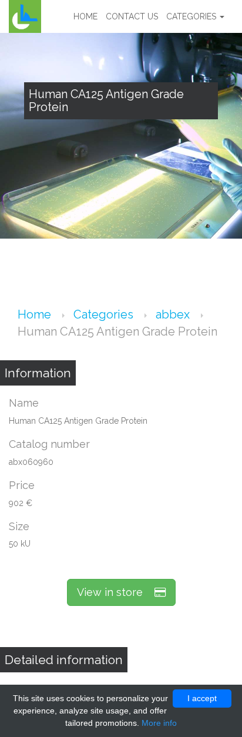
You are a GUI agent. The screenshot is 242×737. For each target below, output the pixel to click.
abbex (174, 314)
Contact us (132, 16)
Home (85, 16)
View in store (115, 592)
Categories (192, 16)
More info (159, 723)
